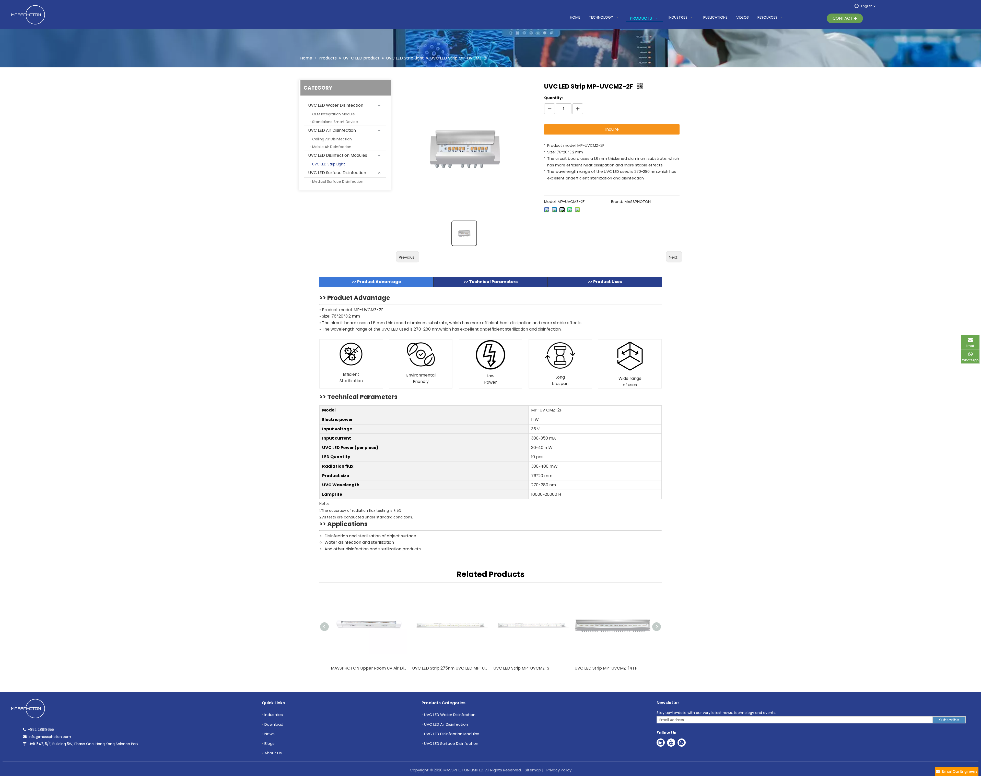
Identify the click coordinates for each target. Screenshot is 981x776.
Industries (273, 714)
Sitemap (533, 770)
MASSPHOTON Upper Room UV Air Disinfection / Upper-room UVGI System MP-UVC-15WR (369, 668)
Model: (550, 201)
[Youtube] (671, 742)
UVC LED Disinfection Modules (337, 155)
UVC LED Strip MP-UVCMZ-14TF (606, 668)
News (269, 733)
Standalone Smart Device (335, 121)
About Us (273, 753)
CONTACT (843, 18)
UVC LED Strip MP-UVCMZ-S (521, 668)
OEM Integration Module (333, 114)
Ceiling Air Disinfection (332, 139)
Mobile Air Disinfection (331, 146)
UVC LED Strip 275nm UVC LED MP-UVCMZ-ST (450, 668)
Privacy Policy (558, 770)
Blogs (269, 743)
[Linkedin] (661, 742)
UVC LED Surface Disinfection (337, 173)
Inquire (612, 129)
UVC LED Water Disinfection (335, 105)
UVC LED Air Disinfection (332, 130)
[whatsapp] (682, 742)
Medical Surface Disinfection (337, 181)
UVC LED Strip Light (328, 164)
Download (273, 724)
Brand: (617, 201)
